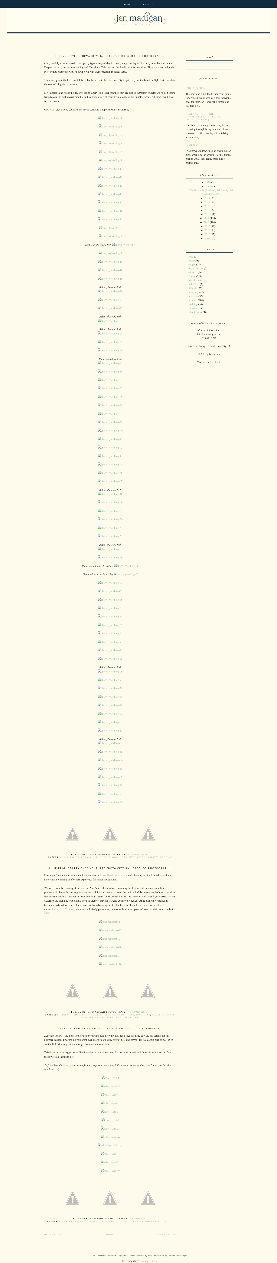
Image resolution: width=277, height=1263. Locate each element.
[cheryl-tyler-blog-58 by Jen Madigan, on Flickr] (110, 118)
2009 (207, 238)
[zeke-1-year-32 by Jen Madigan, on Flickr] (110, 1162)
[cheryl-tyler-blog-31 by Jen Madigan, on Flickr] (110, 380)
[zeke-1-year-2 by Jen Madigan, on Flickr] (110, 1120)
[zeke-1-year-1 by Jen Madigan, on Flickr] (110, 1078)
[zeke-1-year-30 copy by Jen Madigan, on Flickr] (110, 1145)
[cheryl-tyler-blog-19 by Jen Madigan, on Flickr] (110, 278)
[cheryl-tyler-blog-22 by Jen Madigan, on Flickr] (110, 308)
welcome (193, 308)
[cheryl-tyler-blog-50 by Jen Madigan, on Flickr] (110, 519)
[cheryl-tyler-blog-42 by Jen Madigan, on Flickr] (110, 447)
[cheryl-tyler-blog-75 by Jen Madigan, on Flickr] (110, 658)
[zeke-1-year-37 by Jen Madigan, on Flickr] (110, 1111)
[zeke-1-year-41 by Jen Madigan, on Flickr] (110, 1095)
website (148, 3)
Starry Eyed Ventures (111, 875)
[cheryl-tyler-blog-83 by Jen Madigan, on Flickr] (110, 730)
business (63, 1014)
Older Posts (53, 1234)
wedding (166, 857)
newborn (193, 296)
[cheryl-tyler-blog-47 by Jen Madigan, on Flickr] (110, 481)
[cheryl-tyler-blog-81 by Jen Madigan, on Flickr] (110, 722)
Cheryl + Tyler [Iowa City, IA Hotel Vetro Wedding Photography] (110, 56)
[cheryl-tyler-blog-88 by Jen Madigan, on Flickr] (110, 768)
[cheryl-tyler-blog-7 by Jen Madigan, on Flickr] (110, 152)
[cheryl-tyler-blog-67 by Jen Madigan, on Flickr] (110, 608)
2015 (207, 214)
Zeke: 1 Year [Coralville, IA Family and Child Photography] (110, 1028)
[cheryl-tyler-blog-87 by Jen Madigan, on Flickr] (110, 785)
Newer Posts (167, 1234)
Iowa (115, 857)
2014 (206, 218)
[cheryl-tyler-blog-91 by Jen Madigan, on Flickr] (110, 794)
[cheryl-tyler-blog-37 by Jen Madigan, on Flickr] (110, 414)
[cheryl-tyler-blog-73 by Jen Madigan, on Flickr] (110, 642)
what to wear (195, 312)
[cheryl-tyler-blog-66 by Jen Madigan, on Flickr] (110, 599)
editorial (192, 272)
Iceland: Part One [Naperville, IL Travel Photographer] (204, 116)
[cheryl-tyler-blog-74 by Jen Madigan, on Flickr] (110, 650)
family (114, 1221)
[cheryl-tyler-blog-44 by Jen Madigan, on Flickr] (110, 464)
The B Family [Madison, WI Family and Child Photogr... (211, 192)
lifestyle (192, 288)
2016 (207, 210)
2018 (207, 202)
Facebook (215, 362)
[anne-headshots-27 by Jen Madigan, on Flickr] (110, 938)
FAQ (190, 256)
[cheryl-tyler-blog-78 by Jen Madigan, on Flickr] (110, 688)
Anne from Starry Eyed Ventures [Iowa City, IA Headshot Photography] (110, 868)
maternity (193, 292)
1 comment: (138, 1218)
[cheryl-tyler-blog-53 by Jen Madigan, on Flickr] (110, 528)
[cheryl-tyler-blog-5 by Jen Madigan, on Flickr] (110, 135)
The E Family (196, 88)
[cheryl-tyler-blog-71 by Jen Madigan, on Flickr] (110, 633)
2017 (207, 206)
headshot (119, 1014)
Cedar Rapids (69, 857)
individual (193, 284)
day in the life (195, 268)
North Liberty (147, 857)
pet (170, 1221)
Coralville (89, 857)
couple (105, 857)
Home (127, 3)
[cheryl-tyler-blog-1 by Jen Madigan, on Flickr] (110, 228)
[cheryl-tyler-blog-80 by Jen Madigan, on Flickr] (110, 705)
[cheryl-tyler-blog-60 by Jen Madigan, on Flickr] (126, 565)
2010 (207, 234)
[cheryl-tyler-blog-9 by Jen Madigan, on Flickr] (110, 253)
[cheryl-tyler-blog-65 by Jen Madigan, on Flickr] (110, 591)
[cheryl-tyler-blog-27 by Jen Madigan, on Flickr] (110, 363)
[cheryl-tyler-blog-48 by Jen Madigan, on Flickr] (110, 494)
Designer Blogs (148, 1261)
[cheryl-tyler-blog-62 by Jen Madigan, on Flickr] (126, 574)
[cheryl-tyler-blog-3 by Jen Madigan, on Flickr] (110, 126)
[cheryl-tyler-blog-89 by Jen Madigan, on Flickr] (110, 777)
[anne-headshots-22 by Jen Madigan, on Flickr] (110, 930)
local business (163, 1014)
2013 (206, 222)
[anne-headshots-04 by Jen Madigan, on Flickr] (110, 955)
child (84, 1221)
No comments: (138, 854)
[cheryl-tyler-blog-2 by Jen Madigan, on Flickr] (110, 236)
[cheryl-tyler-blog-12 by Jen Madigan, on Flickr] (110, 177)
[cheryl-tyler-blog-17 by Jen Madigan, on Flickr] (110, 219)
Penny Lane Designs (177, 1256)
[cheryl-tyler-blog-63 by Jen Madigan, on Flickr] (110, 582)
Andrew (192, 144)
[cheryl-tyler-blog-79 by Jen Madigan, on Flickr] (110, 697)
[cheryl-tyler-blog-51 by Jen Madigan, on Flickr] (110, 511)
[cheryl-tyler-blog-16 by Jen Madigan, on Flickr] (110, 211)
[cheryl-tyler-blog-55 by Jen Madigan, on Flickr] (110, 536)
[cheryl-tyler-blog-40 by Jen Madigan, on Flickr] (110, 430)
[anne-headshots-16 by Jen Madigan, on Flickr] (110, 964)
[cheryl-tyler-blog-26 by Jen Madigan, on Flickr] (110, 350)
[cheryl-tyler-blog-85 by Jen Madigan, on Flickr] (110, 751)
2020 (207, 182)
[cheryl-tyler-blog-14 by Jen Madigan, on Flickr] (110, 194)
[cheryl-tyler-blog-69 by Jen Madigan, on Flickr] (110, 625)
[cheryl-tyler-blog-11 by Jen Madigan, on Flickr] (110, 168)
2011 (207, 230)
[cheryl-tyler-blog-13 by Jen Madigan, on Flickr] (110, 185)
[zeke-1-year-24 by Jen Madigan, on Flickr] (110, 1137)
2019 (207, 198)
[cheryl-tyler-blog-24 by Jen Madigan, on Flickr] (110, 333)
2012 (207, 226)
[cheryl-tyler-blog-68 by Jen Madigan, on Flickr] (110, 616)
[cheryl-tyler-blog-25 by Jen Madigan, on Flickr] (110, 342)
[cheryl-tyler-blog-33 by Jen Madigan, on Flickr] (110, 388)
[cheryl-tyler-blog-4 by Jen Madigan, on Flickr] (123, 244)
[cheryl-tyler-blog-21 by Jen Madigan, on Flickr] (110, 299)
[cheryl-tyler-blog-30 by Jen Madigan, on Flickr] (110, 371)
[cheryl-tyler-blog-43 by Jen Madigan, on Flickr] (110, 456)
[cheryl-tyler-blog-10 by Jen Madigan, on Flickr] (110, 261)
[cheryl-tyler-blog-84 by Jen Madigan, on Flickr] (110, 743)
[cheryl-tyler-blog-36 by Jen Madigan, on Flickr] (110, 405)
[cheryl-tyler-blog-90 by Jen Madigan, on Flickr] (110, 802)
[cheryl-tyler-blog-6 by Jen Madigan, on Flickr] (110, 143)
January (209, 186)
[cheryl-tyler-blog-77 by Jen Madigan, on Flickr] (110, 680)
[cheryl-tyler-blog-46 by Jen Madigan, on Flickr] (110, 473)
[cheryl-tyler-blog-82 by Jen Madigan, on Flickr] (110, 713)
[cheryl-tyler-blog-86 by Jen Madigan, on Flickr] (110, 760)
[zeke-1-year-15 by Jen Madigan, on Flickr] (110, 1086)
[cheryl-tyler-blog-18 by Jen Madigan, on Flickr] (110, 270)
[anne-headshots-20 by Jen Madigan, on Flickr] (110, 947)
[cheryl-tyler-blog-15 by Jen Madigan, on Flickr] (110, 202)
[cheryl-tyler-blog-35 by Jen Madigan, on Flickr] (110, 397)
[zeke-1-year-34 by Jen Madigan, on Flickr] (110, 1154)
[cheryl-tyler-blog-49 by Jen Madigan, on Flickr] (110, 502)
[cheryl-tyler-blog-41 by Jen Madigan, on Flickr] (110, 439)
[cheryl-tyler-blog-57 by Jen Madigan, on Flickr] (110, 549)
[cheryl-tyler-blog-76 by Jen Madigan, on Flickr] (110, 671)
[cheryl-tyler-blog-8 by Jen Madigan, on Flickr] (110, 160)
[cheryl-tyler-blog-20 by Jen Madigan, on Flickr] (110, 291)
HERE (47, 913)
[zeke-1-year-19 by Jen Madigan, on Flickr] (110, 1171)
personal (192, 300)
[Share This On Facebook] (72, 851)
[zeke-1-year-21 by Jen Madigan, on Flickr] (110, 1103)
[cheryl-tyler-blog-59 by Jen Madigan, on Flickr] (110, 557)
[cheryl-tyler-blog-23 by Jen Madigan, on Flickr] (110, 321)
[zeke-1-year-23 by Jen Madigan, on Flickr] (110, 1128)
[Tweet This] (110, 851)
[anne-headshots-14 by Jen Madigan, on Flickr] (110, 921)
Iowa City (128, 857)
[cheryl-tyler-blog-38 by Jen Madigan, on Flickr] (110, 422)
